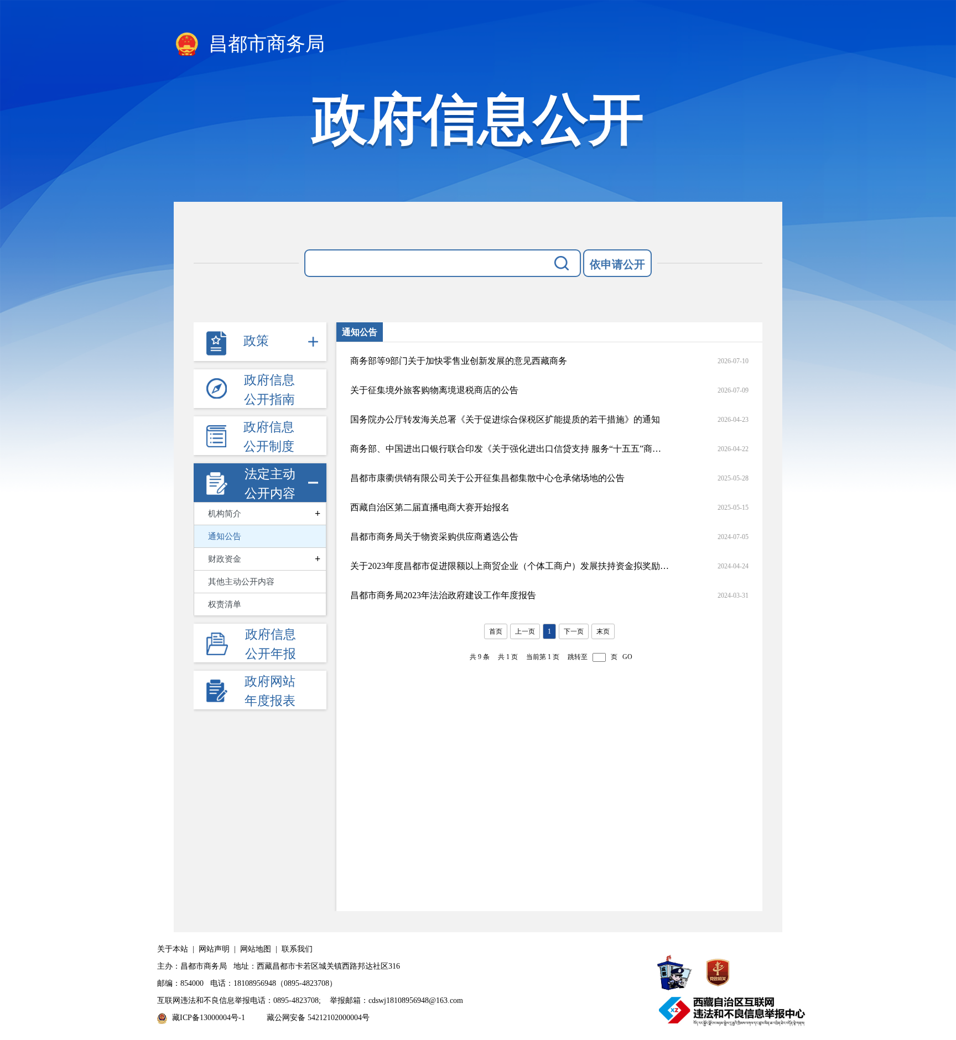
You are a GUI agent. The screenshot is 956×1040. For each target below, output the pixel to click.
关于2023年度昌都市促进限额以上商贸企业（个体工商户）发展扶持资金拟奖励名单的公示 (509, 566)
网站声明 (214, 949)
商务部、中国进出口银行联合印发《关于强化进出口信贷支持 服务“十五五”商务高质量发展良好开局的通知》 (509, 448)
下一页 (574, 631)
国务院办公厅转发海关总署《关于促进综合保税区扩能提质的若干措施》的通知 (505, 419)
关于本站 (172, 949)
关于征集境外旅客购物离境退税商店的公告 (434, 390)
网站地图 (255, 949)
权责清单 (224, 604)
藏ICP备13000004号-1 (208, 1017)
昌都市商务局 (264, 44)
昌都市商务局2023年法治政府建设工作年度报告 (443, 595)
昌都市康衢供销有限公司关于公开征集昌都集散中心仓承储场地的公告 (487, 478)
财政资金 (224, 559)
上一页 (525, 631)
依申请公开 (617, 264)
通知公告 (224, 536)
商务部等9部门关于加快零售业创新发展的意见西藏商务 (458, 360)
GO (627, 657)
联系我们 (297, 949)
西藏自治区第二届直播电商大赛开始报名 (430, 507)
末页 (603, 631)
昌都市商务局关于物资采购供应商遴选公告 (434, 536)
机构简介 (224, 513)
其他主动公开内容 (241, 581)
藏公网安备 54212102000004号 (318, 1017)
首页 (495, 631)
